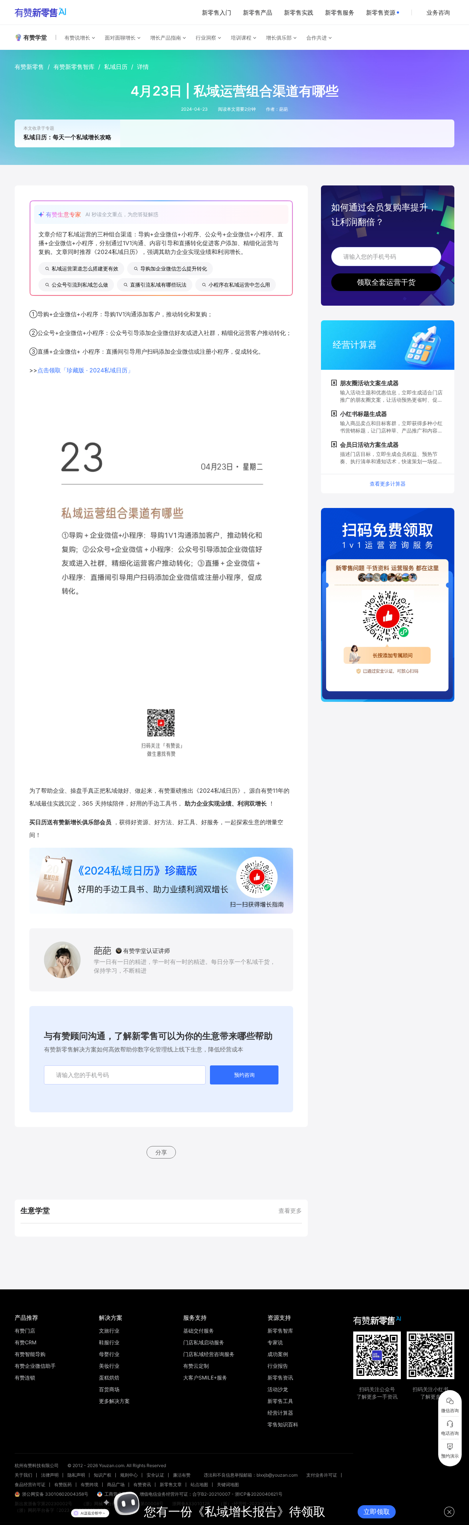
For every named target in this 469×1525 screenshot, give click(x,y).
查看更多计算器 (388, 483)
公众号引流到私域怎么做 (80, 284)
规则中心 (129, 1475)
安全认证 (155, 1475)
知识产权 (102, 1475)
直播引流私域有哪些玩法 (158, 284)
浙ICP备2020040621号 (258, 1494)
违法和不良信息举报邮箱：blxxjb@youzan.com (251, 1475)
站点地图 (199, 1484)
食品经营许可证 (30, 1484)
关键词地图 (228, 1484)
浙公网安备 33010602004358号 (55, 1494)
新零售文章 (171, 1484)
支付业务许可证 (321, 1475)
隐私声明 (76, 1475)
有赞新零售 (29, 66)
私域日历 (116, 66)
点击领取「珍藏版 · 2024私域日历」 (85, 370)
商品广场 (116, 1484)
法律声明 (50, 1475)
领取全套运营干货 (386, 282)
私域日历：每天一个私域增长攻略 (67, 137)
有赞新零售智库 (74, 66)
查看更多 (290, 1210)
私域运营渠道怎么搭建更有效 (85, 268)
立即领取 (376, 1511)
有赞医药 (63, 1484)
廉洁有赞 (182, 1475)
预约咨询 (244, 1075)
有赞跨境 (89, 1484)
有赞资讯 (142, 1484)
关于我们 (23, 1475)
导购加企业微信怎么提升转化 (173, 268)
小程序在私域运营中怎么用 (239, 284)
